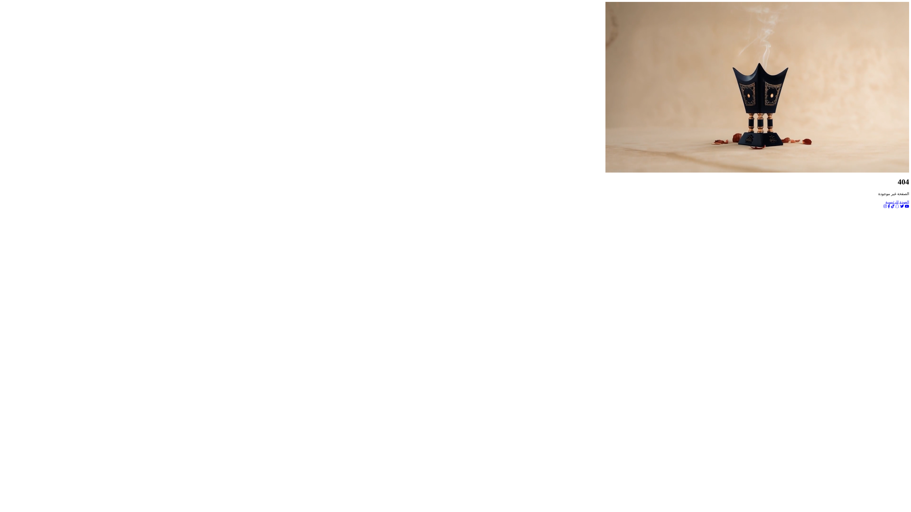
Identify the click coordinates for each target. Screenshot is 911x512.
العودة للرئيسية (897, 202)
